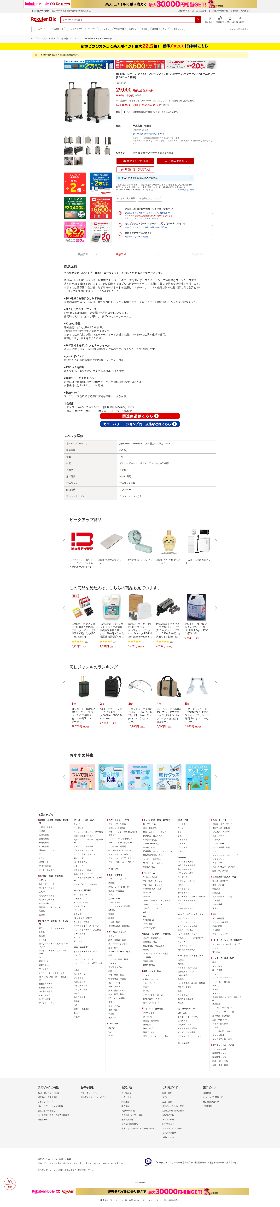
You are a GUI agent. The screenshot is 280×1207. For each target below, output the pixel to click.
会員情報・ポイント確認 (132, 1115)
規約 (192, 190)
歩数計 (77, 1005)
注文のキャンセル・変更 (173, 1106)
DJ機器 (111, 910)
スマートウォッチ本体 (118, 854)
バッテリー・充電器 (117, 846)
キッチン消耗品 (150, 840)
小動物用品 (182, 975)
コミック (112, 936)
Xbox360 (147, 896)
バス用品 (216, 900)
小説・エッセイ (115, 983)
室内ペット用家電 (185, 999)
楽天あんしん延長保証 (47, 1097)
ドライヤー (92, 29)
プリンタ (78, 910)
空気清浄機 (119, 29)
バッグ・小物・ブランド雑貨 (54, 38)
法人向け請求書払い (130, 1124)
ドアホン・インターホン (188, 1017)
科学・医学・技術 (116, 994)
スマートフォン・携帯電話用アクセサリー (123, 833)
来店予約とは (183, 190)
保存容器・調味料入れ (153, 836)
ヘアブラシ (78, 955)
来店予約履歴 (127, 1119)
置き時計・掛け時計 (221, 1016)
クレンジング (149, 983)
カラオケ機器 (114, 922)
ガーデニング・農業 (186, 1032)
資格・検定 (113, 1010)
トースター (44, 940)
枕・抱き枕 (217, 970)
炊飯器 (42, 932)
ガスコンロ (44, 957)
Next (219, 64)
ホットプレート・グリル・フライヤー (53, 952)
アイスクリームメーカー (49, 1003)
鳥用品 (181, 979)
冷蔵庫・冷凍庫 (45, 827)
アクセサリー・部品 (82, 870)
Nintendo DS (148, 920)
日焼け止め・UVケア (152, 999)
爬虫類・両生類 (184, 987)
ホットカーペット (46, 888)
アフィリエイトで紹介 (172, 1128)
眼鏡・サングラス (220, 871)
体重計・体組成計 (81, 1009)
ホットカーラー (80, 974)
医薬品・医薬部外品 (152, 938)
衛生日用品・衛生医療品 (153, 946)
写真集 (111, 1014)
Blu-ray (111, 1028)
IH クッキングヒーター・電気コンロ (54, 978)
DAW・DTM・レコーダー (119, 887)
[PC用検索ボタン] (198, 19)
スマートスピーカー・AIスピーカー (88, 879)
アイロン (43, 854)
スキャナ (78, 914)
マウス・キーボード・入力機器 (87, 930)
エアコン (133, 29)
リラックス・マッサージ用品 (155, 1036)
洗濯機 (155, 29)
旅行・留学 (113, 948)
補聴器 (77, 993)
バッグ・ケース (219, 843)
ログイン (231, 29)
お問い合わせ (168, 1137)
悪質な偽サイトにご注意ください (79, 1170)
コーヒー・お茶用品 (152, 859)
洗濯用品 (216, 893)
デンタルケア (79, 978)
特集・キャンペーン (89, 1093)
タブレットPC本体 (116, 828)
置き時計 (216, 930)
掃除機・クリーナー (47, 850)
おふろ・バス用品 (185, 930)
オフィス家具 (218, 1035)
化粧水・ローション (152, 979)
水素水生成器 (45, 995)
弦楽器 (111, 914)
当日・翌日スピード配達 (48, 1093)
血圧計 (77, 1013)
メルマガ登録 (168, 1119)
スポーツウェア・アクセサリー (226, 867)
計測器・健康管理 (151, 1021)
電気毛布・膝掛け (46, 896)
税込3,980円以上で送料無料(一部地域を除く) (71, 11)
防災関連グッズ (184, 1024)
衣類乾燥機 (44, 839)
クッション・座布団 (221, 982)
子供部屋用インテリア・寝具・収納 (227, 998)
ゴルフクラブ (218, 836)
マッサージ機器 (80, 989)
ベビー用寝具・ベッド (187, 934)
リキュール (182, 840)
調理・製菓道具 (150, 828)
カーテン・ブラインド (222, 1008)
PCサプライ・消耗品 (83, 918)
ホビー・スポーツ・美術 (119, 951)
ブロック (182, 904)
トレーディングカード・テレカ (191, 896)
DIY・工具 (182, 1013)
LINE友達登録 (168, 1124)
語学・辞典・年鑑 (116, 990)
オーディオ (78, 828)
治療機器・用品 (150, 942)
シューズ (216, 840)
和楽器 (111, 918)
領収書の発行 (168, 1115)
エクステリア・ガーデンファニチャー (192, 1037)
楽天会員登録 (243, 29)
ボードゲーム (183, 893)
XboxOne (147, 893)
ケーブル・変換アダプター (120, 842)
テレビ (166, 29)
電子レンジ (178, 29)
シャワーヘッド (80, 986)
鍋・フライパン (150, 824)
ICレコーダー (79, 858)
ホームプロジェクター (83, 846)
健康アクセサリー (151, 1032)
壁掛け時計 (217, 926)
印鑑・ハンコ (218, 885)
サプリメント (149, 1013)
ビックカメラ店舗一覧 (218, 11)
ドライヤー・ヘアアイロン (85, 951)
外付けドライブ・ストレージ (86, 926)
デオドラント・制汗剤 (153, 995)
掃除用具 (216, 889)
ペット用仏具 (183, 995)
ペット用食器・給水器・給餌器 (191, 983)
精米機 (42, 936)
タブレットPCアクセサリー (120, 839)
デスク (215, 989)
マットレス (217, 966)
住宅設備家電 (45, 866)
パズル (181, 885)
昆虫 (180, 991)
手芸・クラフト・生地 (222, 896)
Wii (144, 916)
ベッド (215, 974)
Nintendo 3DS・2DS (152, 889)
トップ (33, 38)
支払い (165, 1097)
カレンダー (113, 963)
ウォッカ (182, 843)
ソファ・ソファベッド (222, 978)
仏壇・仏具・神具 (220, 1065)
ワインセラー (45, 969)
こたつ (42, 892)
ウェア (215, 851)
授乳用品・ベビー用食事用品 (190, 938)
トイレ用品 (217, 904)
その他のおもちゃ (185, 908)
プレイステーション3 (152, 904)
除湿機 (42, 915)
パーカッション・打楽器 (119, 906)
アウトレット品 (219, 1049)
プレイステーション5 (152, 881)
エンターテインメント (118, 944)
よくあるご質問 (199, 11)
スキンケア (148, 975)
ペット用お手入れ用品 (187, 968)
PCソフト (78, 941)
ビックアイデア (75, 29)
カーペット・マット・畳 (223, 1012)
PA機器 (111, 883)
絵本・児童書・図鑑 (117, 940)
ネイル (146, 991)
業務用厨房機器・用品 (153, 855)
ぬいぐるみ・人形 (185, 861)
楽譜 (110, 955)
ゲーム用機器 (79, 933)
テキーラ (182, 851)
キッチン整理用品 (151, 843)
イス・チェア (218, 993)
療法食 (181, 1003)
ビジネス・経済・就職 (118, 959)
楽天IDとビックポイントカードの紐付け (139, 1128)
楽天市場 (245, 11)
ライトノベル (114, 1006)
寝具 (214, 962)
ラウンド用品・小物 (221, 847)
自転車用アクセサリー (222, 832)
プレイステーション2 (152, 908)
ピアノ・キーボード (117, 879)
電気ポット (44, 961)
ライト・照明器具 (46, 870)
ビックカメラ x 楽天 (40, 11)
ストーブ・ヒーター (47, 884)
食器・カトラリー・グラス (154, 832)
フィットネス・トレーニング (225, 855)
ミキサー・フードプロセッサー (52, 973)
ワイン (181, 828)
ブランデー (182, 847)
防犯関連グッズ (219, 1053)
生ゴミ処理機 (45, 999)
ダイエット (148, 1017)
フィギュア (182, 877)
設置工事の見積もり (46, 1111)
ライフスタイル (115, 967)
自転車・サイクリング (222, 824)
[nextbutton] (215, 540)
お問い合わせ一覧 (137, 1200)
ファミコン (148, 924)
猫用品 (181, 960)
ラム (180, 836)
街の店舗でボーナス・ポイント (94, 1097)
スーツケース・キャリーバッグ (97, 38)
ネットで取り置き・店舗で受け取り (53, 1115)
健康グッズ (148, 1028)
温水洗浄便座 (79, 997)
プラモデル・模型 (185, 873)
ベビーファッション (186, 922)
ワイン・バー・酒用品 (153, 863)
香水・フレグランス (152, 1003)
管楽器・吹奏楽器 (116, 891)
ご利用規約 (208, 1106)
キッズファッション (186, 918)
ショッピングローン (46, 1102)
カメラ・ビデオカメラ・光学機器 (88, 832)
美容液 (146, 987)
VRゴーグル (113, 869)
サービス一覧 (121, 1200)
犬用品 (181, 964)
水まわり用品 (149, 867)
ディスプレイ (79, 906)
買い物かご (126, 1093)
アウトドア (217, 863)
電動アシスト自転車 (221, 828)
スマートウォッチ (220, 934)
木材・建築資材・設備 (187, 1028)
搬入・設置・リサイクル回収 (50, 1106)
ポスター (112, 1018)
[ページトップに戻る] (275, 808)
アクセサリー (114, 902)
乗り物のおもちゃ (185, 869)
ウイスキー (182, 824)
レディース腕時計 (220, 922)
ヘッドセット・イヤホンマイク (122, 850)
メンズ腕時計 (218, 918)
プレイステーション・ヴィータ (156, 900)
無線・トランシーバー (83, 874)
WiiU (145, 912)
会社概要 (234, 11)
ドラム (111, 895)
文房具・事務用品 (220, 881)
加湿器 (42, 911)
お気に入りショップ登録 (173, 1111)
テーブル (216, 986)
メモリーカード (80, 866)
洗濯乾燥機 (44, 835)
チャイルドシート (185, 946)
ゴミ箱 (215, 1027)
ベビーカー (182, 942)
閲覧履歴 (125, 1102)
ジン (180, 832)
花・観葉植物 (183, 1043)
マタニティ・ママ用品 (187, 926)
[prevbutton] (64, 540)
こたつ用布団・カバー (222, 1031)
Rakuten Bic (43, 19)
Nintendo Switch (150, 877)
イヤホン (105, 29)
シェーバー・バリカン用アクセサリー (88, 964)
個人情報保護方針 (211, 1102)
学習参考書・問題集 (117, 979)
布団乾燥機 (44, 842)
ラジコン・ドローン (186, 881)
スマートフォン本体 (117, 824)
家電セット (59, 29)
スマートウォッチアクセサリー (122, 858)
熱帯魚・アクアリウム (187, 971)
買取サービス (44, 1119)
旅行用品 (216, 952)
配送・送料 (167, 1093)
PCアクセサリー (81, 902)
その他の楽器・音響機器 (119, 926)
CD (109, 1032)
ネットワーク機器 (81, 922)
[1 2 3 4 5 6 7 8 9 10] (126, 112)
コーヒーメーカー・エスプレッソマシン (53, 945)
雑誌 (110, 971)
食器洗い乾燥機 (45, 987)
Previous (60, 64)
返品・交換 (167, 1102)
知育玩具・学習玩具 (186, 865)
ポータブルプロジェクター (85, 884)
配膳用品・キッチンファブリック (157, 851)
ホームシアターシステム (84, 854)
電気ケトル (44, 965)
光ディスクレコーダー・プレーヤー (88, 841)
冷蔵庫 (144, 29)
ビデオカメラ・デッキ (83, 850)
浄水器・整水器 (45, 991)
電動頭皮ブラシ (80, 982)
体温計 (77, 1017)
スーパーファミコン (152, 928)
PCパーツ (78, 937)
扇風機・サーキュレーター (50, 907)
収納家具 (216, 1004)
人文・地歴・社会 (116, 975)
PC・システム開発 (116, 998)
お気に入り (126, 1097)
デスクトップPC (81, 895)
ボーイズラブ (114, 986)
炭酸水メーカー (45, 984)
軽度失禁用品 (149, 965)
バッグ (75, 38)
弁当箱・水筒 (149, 847)
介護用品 (147, 957)
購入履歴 (125, 1106)
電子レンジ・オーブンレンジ (51, 928)
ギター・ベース (115, 898)
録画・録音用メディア (83, 836)
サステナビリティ (154, 1200)
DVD (110, 1036)
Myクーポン (127, 1111)
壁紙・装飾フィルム (221, 1020)
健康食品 (147, 1024)
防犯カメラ (182, 1021)
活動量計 (78, 1001)
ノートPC (78, 898)
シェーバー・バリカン (83, 959)
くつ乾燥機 (44, 846)
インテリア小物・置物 (222, 1039)
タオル (215, 908)
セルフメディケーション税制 (50, 1170)
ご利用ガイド (184, 11)
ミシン (42, 858)
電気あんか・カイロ (47, 899)
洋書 (110, 1002)
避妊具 (146, 950)
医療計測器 (148, 961)
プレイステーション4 (152, 885)
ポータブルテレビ (81, 862)
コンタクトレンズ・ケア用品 (155, 953)
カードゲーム (183, 889)
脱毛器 (77, 970)
